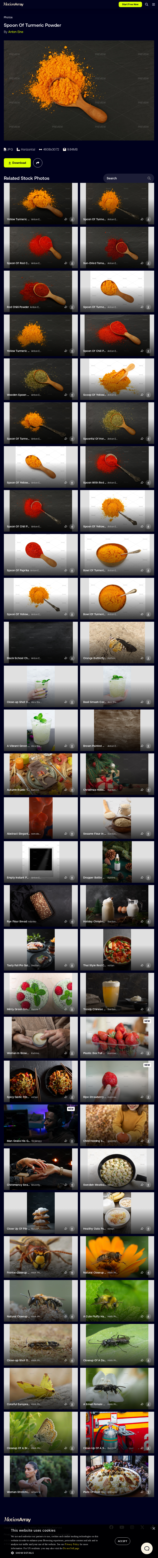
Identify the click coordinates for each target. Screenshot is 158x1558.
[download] (72, 219)
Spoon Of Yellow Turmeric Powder (28, 482)
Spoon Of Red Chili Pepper (24, 263)
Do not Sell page (71, 1548)
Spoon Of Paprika (18, 570)
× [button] (153, 1528)
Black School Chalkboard (23, 658)
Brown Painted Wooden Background (106, 745)
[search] (146, 4)
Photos (8, 17)
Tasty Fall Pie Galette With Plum (27, 965)
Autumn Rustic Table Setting (25, 789)
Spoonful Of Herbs (95, 438)
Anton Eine (16, 31)
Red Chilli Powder (18, 307)
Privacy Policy (72, 1544)
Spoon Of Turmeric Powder (100, 219)
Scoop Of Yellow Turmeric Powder (104, 394)
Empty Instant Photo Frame (24, 877)
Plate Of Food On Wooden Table (103, 1492)
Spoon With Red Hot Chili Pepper (104, 482)
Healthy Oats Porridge (97, 1228)
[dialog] (79, 1541)
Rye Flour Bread (17, 921)
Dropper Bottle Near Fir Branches (104, 877)
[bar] (153, 4)
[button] (55, 1552)
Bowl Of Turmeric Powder (99, 570)
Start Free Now (130, 4)
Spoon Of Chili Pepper (97, 350)
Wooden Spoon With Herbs (24, 394)
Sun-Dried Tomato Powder (100, 263)
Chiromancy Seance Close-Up (26, 1184)
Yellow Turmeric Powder (22, 219)
